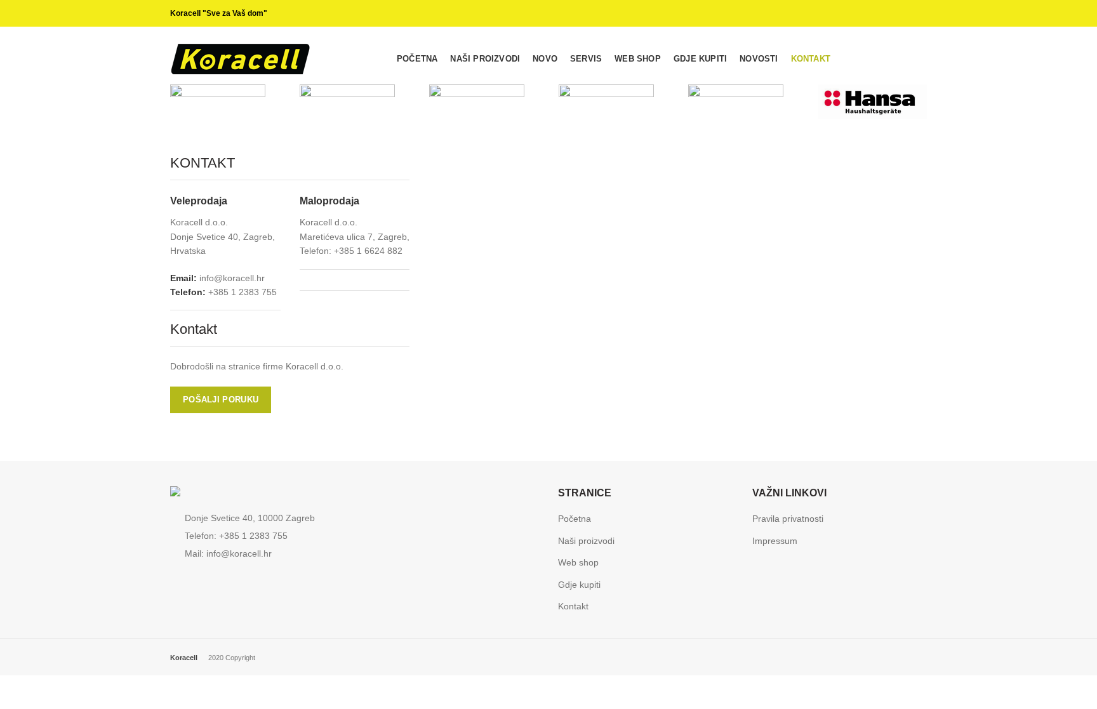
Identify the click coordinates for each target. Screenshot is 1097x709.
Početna (574, 519)
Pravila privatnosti (787, 519)
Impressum (774, 541)
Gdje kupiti (579, 585)
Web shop (578, 562)
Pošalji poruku (220, 399)
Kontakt (573, 606)
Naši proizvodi (586, 541)
